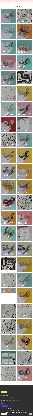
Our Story (19, 388)
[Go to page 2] (19, 383)
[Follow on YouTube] (8, 408)
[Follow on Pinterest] (6, 408)
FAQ (18, 391)
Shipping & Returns (29, 388)
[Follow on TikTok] (10, 408)
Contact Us (19, 392)
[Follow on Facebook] (1, 408)
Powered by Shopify (20, 410)
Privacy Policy (28, 391)
